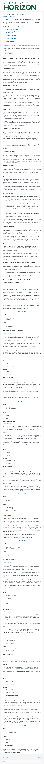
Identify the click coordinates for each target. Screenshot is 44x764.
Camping (5, 16)
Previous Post (4, 757)
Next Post (40, 757)
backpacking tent (11, 747)
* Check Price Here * (7, 285)
